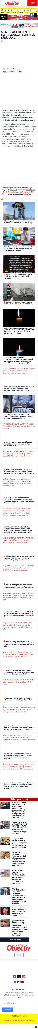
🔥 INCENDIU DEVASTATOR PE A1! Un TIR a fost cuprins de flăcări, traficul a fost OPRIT (18, 699)
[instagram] (31, 19)
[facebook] (31, 15)
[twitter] (35, 15)
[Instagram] (23, 976)
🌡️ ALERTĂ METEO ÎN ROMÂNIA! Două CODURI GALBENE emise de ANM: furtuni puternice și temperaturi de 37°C (19, 672)
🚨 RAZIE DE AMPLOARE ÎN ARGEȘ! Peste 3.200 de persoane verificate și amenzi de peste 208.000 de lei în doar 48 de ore (19, 471)
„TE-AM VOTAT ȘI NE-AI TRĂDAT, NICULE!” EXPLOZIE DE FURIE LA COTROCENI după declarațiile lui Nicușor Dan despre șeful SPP (19, 614)
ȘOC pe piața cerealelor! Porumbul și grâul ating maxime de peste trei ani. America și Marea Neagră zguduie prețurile (18, 756)
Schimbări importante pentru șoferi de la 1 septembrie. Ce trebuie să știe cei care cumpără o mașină (18, 248)
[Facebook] (14, 976)
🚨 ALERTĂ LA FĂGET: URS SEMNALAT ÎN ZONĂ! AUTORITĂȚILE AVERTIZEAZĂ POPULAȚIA (18, 276)
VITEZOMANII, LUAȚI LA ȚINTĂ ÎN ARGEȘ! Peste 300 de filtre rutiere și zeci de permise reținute (18, 444)
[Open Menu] (25, 3)
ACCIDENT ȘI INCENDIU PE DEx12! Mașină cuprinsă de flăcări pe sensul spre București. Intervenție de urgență (19, 388)
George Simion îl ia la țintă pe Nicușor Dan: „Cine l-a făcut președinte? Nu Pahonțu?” (19, 911)
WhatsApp (27, 194)
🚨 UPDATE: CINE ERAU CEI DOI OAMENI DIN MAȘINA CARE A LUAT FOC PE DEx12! (18, 303)
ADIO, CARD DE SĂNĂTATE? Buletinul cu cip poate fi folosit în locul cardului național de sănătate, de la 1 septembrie (18, 876)
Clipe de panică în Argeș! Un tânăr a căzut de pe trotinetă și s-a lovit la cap (19, 17)
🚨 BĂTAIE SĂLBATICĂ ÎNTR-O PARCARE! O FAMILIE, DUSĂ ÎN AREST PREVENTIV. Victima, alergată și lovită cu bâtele (19, 558)
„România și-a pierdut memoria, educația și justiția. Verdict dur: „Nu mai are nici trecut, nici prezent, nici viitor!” (19, 727)
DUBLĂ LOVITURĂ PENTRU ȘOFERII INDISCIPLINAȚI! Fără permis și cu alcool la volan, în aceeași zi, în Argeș (18, 416)
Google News (23, 192)
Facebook (13, 190)
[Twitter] (19, 976)
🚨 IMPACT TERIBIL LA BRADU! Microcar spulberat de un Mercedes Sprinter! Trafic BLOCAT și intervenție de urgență (18, 585)
